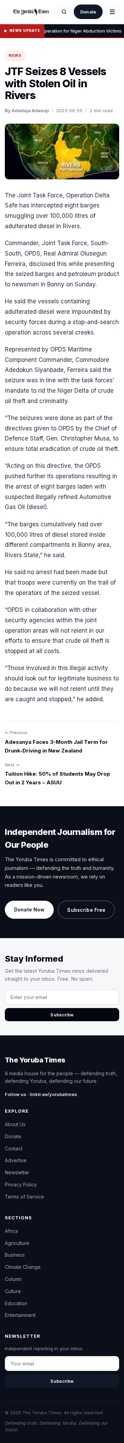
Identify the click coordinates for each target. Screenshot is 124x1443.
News (15, 55)
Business (15, 1255)
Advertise (16, 1160)
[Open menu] (112, 12)
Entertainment (20, 1315)
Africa (11, 1231)
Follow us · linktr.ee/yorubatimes (41, 1094)
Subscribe (61, 1014)
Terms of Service (24, 1197)
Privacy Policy (21, 1184)
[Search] (64, 12)
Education (16, 1303)
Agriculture (17, 1243)
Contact (13, 1148)
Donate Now (29, 909)
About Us (15, 1124)
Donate (88, 12)
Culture (13, 1291)
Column (13, 1279)
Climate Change (23, 1267)
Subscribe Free (86, 910)
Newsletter (17, 1172)
